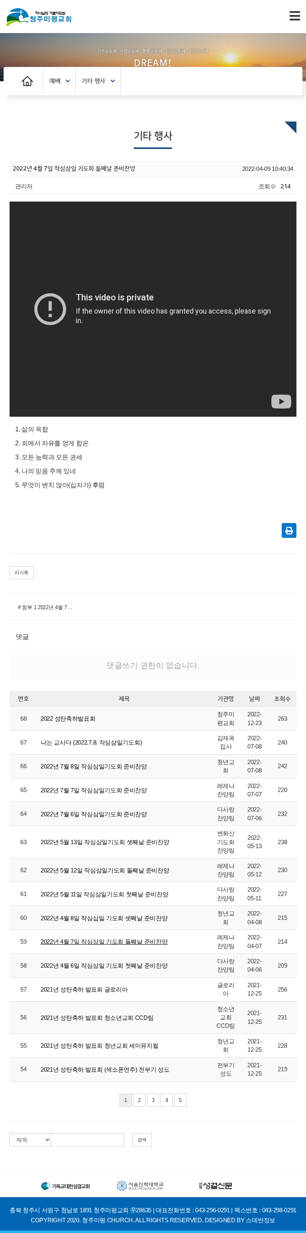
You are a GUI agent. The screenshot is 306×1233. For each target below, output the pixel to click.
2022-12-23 (254, 718)
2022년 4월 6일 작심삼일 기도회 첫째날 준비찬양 (104, 965)
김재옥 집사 (226, 742)
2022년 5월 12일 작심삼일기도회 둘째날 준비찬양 (105, 870)
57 (23, 989)
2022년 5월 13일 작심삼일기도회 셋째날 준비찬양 (105, 842)
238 (282, 842)
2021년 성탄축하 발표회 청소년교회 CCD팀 (97, 1017)
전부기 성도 (226, 1069)
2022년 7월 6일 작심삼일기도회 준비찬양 (94, 814)
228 (282, 1045)
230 (282, 869)
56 (23, 1017)
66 (23, 766)
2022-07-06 (254, 813)
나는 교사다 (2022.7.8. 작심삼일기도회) (91, 742)
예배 (54, 81)
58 (23, 965)
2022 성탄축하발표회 (68, 718)
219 (282, 1069)
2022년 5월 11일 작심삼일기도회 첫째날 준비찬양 (104, 894)
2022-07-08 (254, 742)
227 (282, 893)
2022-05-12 (254, 870)
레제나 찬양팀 (226, 790)
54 (23, 1069)
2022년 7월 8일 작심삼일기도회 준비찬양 (94, 766)
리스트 (22, 572)
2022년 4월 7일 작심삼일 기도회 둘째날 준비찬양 (104, 941)
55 (23, 1045)
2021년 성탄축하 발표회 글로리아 (84, 989)
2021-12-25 (254, 989)
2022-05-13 (254, 841)
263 (282, 718)
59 (23, 941)
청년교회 (226, 766)
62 (23, 869)
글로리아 (226, 989)
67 (23, 742)
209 (282, 965)
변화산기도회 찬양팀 (226, 842)
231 (282, 1017)
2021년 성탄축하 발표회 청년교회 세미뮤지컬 (100, 1045)
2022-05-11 (254, 893)
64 (23, 813)
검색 (142, 1140)
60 (23, 917)
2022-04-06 (254, 965)
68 (23, 718)
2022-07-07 (254, 790)
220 (282, 789)
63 (23, 842)
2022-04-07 (254, 941)
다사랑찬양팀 (226, 893)
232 (282, 813)
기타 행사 (93, 81)
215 (282, 917)
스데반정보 (260, 1220)
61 (23, 893)
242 (282, 766)
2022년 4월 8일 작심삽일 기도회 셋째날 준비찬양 (104, 918)
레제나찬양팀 (226, 941)
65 (23, 789)
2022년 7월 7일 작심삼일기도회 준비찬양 (94, 790)
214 (282, 941)
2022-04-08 (254, 917)
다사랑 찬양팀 (226, 813)
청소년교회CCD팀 (225, 1017)
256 (282, 989)
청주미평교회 (226, 718)
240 (282, 742)
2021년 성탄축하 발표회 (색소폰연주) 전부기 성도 (105, 1069)
